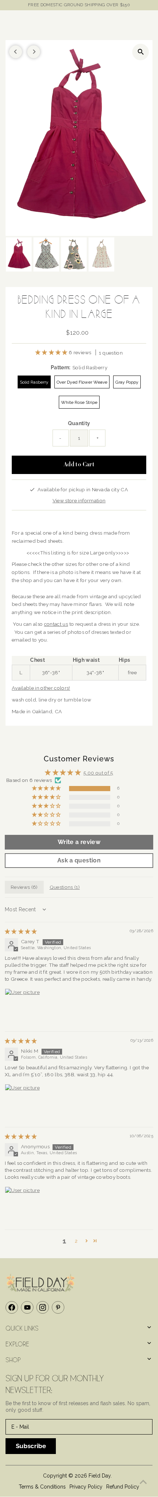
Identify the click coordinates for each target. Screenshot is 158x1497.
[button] (52, 352)
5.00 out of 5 (98, 773)
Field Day (100, 1476)
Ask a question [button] (79, 860)
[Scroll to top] (143, 1482)
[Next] (33, 51)
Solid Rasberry (34, 382)
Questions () (65, 887)
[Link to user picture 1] (22, 1006)
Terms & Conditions (42, 1487)
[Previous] (15, 51)
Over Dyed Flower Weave (82, 382)
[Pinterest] (58, 1307)
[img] (21, 931)
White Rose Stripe (79, 402)
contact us (56, 624)
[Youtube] (27, 1307)
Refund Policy (122, 1487)
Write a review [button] (79, 842)
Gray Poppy (127, 382)
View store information (79, 500)
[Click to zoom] (140, 52)
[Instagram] (42, 1307)
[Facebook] (12, 1307)
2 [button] (76, 1241)
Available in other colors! (41, 688)
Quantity (79, 423)
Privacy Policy (86, 1487)
